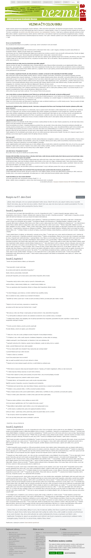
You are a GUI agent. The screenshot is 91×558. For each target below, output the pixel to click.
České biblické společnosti (31, 522)
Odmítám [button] (60, 553)
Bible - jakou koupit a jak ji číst (17, 537)
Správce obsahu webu (69, 536)
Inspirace (57, 2)
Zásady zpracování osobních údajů (72, 532)
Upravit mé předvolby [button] (70, 553)
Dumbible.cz (12, 544)
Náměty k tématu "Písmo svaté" (17, 551)
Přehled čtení (80, 197)
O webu (66, 2)
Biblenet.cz (12, 543)
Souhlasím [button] (52, 553)
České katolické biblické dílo (16, 546)
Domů (13, 2)
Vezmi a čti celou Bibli (23, 2)
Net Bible (38, 549)
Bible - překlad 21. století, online (44, 537)
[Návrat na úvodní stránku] (45, 12)
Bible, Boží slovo (13, 532)
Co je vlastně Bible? (14, 541)
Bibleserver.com (40, 536)
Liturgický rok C (47, 2)
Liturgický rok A (36, 2)
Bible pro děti (12, 539)
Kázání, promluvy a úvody (16, 553)
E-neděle (11, 555)
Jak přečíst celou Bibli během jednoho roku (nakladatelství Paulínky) (37, 32)
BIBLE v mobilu (40, 543)
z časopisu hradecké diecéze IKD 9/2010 (64, 181)
